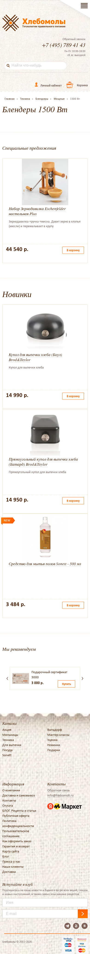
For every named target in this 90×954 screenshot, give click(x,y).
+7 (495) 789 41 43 (63, 44)
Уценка (52, 740)
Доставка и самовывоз (18, 795)
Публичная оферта (15, 816)
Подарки (53, 750)
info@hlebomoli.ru (60, 795)
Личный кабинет (51, 85)
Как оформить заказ (16, 841)
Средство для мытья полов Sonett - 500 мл (45, 563)
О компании (11, 790)
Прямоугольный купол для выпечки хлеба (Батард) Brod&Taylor (43, 461)
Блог (5, 856)
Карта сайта (10, 851)
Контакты (9, 800)
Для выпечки (11, 745)
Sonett (7, 755)
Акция (6, 730)
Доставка (9, 872)
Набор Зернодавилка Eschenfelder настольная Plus (37, 211)
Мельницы (10, 735)
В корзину (73, 250)
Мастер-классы (58, 735)
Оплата (7, 805)
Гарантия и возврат (16, 846)
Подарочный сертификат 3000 (49, 674)
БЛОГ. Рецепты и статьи (19, 810)
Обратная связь (58, 790)
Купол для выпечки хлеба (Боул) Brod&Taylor (35, 357)
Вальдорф (54, 730)
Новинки (53, 745)
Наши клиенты (13, 866)
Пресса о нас (11, 861)
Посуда (7, 750)
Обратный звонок (74, 39)
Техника (8, 740)
